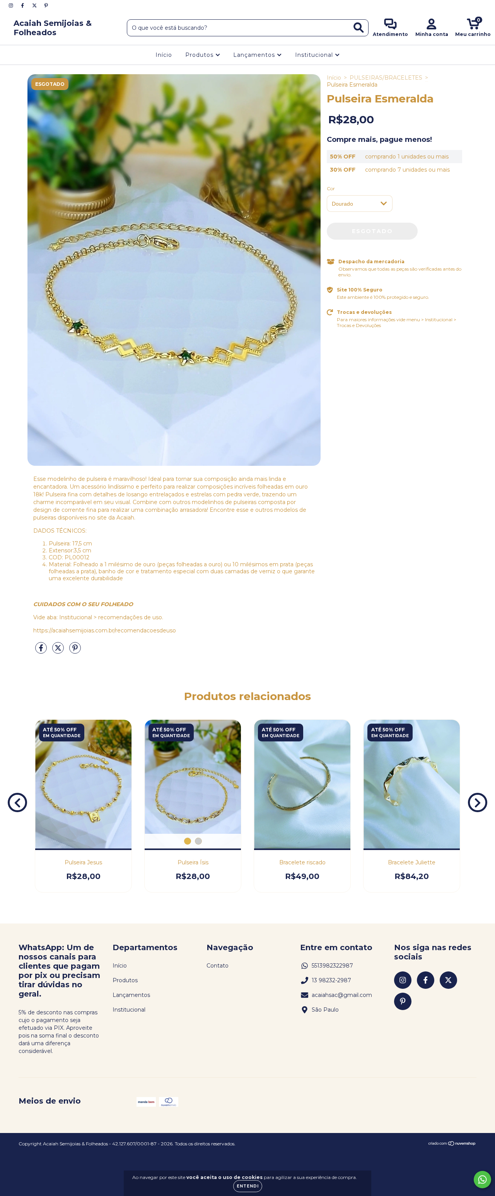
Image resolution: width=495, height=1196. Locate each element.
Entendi (248, 1186)
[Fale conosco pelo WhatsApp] (482, 1179)
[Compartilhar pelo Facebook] (41, 651)
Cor (331, 188)
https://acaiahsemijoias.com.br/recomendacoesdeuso (104, 630)
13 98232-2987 (331, 980)
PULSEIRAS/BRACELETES (386, 77)
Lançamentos (255, 54)
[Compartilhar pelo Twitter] (58, 651)
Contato (218, 965)
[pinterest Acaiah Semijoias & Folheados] (46, 5)
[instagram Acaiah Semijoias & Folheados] (11, 5)
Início (163, 54)
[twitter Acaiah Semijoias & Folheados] (35, 5)
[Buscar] (359, 28)
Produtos (200, 54)
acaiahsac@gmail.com (342, 995)
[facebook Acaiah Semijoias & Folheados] (23, 5)
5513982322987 (332, 965)
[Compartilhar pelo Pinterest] (75, 651)
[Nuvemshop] (452, 1144)
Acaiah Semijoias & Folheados (53, 28)
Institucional (315, 54)
